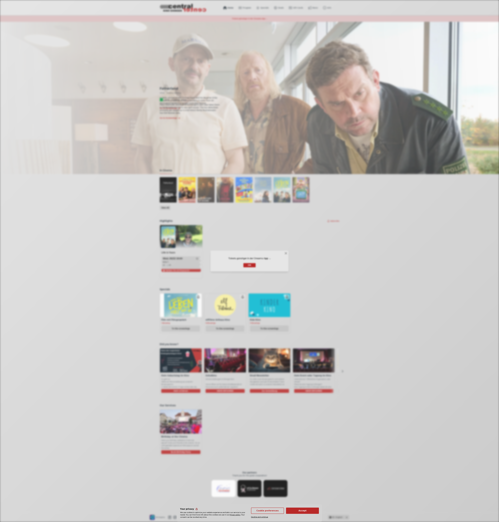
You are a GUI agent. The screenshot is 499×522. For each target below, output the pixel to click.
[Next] (342, 371)
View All (165, 208)
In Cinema (166, 170)
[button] (197, 259)
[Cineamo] (152, 517)
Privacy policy (235, 515)
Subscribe (334, 221)
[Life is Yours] (282, 190)
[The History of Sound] (206, 190)
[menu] (327, 8)
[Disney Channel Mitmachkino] (244, 190)
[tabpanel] (249, 193)
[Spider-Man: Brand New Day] (225, 190)
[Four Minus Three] (263, 190)
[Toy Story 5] (301, 190)
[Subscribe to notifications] (198, 297)
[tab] (166, 170)
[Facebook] (169, 517)
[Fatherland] (168, 190)
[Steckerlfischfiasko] (187, 190)
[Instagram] (174, 517)
